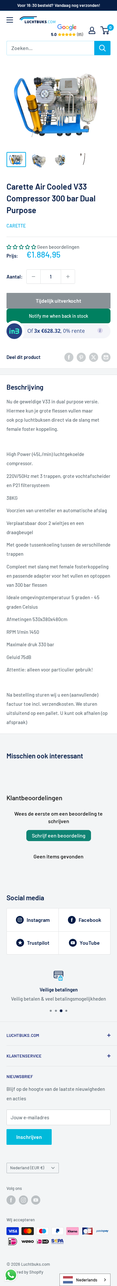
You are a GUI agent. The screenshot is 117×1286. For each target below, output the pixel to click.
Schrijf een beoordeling (58, 835)
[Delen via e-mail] (105, 357)
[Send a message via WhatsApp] (11, 1275)
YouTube (90, 942)
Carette (16, 225)
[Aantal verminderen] (33, 276)
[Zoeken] (102, 48)
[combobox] (84, 1280)
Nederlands (86, 1279)
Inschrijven (29, 1137)
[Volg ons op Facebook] (11, 1200)
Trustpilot (38, 942)
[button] (21, 247)
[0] (105, 30)
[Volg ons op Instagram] (23, 1200)
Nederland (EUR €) (27, 1167)
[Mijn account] (92, 30)
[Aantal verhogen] (68, 276)
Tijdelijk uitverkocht (58, 300)
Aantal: (14, 276)
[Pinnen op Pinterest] (81, 357)
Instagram (38, 920)
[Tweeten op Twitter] (93, 357)
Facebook (90, 920)
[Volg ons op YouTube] (35, 1200)
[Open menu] (9, 20)
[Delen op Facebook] (68, 357)
